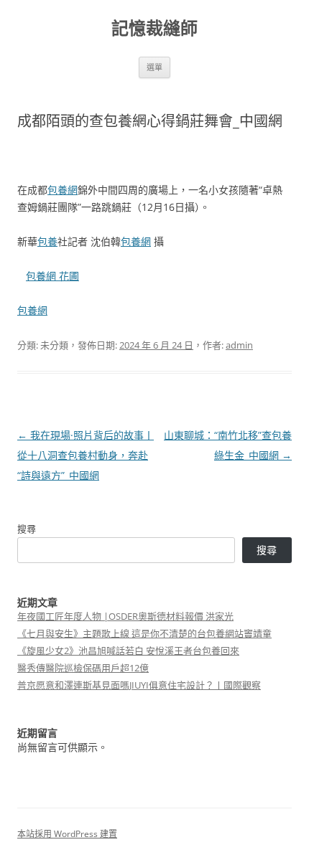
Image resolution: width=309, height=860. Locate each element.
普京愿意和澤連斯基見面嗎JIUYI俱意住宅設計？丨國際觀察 (139, 685)
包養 (47, 241)
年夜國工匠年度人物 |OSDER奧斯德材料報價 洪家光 (125, 616)
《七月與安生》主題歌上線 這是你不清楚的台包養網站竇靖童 (144, 633)
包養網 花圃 (52, 276)
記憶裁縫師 (154, 28)
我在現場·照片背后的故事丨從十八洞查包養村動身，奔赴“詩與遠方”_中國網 (85, 455)
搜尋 (26, 528)
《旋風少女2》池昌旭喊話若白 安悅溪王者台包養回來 (128, 650)
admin (239, 345)
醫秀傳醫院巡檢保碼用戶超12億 (83, 667)
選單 (154, 67)
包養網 (62, 190)
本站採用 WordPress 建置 (67, 834)
